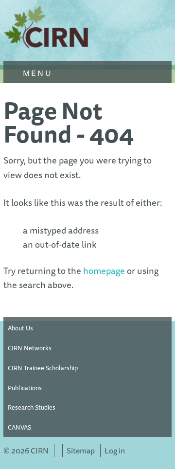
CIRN (47, 29)
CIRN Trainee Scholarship (43, 368)
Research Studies (31, 407)
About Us (20, 328)
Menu (36, 73)
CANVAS (19, 427)
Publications (25, 388)
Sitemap (81, 450)
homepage (104, 271)
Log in (115, 450)
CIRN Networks (30, 348)
